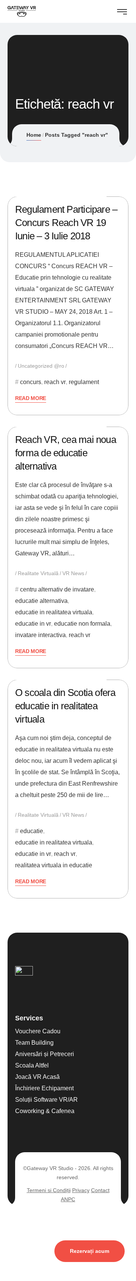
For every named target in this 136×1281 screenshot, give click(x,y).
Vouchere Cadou (37, 1031)
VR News (73, 573)
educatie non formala (82, 623)
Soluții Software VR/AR (46, 1099)
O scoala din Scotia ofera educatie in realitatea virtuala (65, 706)
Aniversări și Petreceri (44, 1054)
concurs (30, 382)
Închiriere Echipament (44, 1088)
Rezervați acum (89, 1251)
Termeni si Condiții (49, 1190)
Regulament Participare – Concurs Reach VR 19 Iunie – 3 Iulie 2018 (66, 223)
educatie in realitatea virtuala (53, 612)
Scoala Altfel (32, 1065)
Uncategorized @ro (41, 366)
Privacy (81, 1190)
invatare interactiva (40, 635)
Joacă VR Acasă (37, 1077)
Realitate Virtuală (38, 573)
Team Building (34, 1042)
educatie (31, 831)
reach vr (55, 382)
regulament (84, 382)
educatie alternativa (41, 601)
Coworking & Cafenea (44, 1111)
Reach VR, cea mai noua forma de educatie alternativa (65, 453)
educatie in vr (33, 623)
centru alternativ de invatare (57, 589)
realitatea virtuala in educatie (53, 865)
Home (33, 135)
